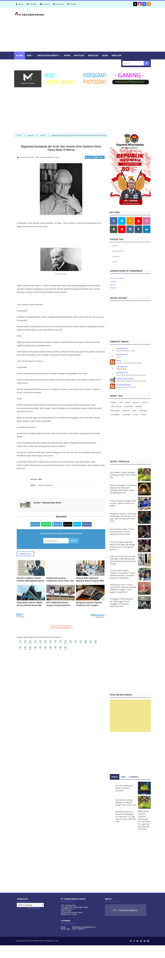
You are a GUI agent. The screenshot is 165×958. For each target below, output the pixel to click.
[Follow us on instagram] (140, 4)
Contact (46, 4)
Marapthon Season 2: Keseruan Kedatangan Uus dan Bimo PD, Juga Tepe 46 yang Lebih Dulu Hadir (123, 517)
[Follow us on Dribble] (146, 221)
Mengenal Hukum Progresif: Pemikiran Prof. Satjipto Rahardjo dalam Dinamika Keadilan (89, 606)
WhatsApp (47, 524)
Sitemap (33, 4)
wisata (143, 414)
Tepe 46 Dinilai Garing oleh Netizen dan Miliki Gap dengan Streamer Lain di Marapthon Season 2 (122, 546)
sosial (135, 414)
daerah (115, 245)
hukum (100, 157)
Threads (68, 524)
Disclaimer (59, 4)
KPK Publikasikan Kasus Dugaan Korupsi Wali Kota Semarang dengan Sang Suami (58, 606)
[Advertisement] (104, 30)
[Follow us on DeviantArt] (113, 229)
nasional (115, 256)
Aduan (112, 284)
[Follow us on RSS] (130, 221)
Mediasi (113, 287)
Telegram (58, 524)
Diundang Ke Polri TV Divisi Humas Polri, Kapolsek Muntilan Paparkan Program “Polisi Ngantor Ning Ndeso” (123, 588)
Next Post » (100, 617)
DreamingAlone (124, 384)
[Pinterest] (141, 941)
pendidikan (115, 414)
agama (113, 402)
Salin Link (35, 524)
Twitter (78, 524)
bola (121, 402)
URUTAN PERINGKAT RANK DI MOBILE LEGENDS (124, 788)
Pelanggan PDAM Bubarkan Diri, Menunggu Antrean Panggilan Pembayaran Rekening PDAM (121, 602)
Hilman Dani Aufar (125, 378)
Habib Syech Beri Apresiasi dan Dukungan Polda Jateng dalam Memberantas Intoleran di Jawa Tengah (123, 560)
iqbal (119, 360)
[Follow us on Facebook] (144, 4)
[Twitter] (137, 941)
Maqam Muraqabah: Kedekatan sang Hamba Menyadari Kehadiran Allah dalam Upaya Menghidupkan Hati (123, 489)
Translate (36, 908)
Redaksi (72, 4)
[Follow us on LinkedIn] (146, 229)
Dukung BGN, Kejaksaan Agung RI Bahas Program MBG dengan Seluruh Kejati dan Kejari (90, 582)
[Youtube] (144, 941)
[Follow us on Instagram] (130, 229)
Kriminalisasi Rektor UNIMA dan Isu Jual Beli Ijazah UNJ (29, 603)
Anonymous (122, 348)
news (114, 262)
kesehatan (128, 406)
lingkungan (115, 410)
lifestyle (139, 406)
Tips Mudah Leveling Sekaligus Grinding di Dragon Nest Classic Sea (123, 474)
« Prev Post (20, 617)
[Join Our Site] (149, 4)
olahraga (142, 410)
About (20, 4)
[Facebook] (134, 941)
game (128, 402)
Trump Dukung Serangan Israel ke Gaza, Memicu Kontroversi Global (123, 503)
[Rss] (131, 941)
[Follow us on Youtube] (138, 221)
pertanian (126, 414)
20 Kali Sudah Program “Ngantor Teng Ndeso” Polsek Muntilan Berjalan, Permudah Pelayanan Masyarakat (122, 574)
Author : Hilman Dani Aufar (47, 502)
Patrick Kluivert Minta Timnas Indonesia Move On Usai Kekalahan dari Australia (122, 531)
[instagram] (148, 941)
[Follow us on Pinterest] (122, 229)
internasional (117, 251)
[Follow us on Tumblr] (138, 229)
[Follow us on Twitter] (135, 4)
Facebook (87, 524)
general (90, 157)
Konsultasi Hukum (117, 278)
